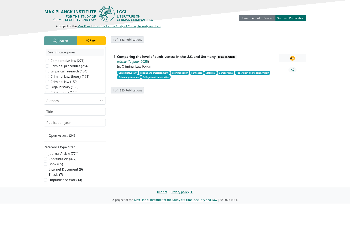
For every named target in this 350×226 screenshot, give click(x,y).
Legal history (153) (64, 87)
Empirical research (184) (68, 71)
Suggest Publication (290, 18)
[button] (91, 40)
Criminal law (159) (64, 82)
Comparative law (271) (67, 60)
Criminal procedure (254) (69, 66)
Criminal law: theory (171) (69, 76)
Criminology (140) (63, 92)
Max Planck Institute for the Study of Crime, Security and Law (119, 26)
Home (245, 18)
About (256, 18)
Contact (269, 18)
